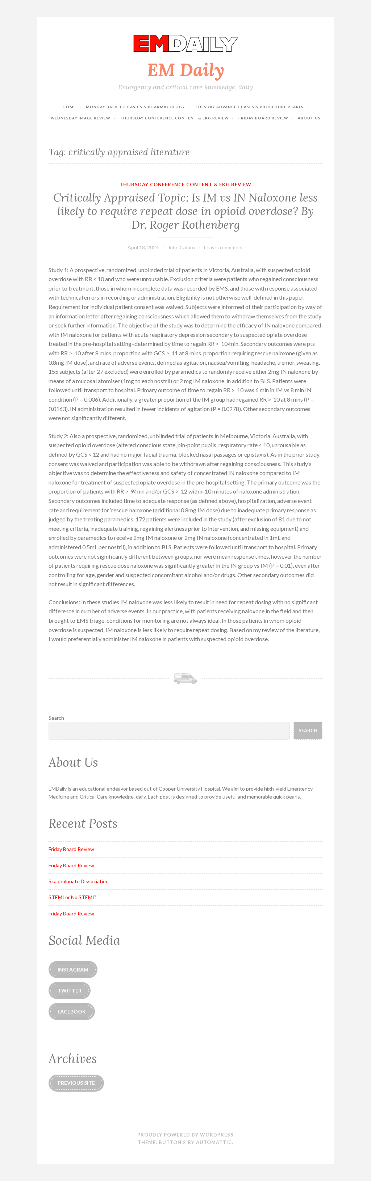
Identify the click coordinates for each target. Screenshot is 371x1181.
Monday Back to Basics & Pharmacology (135, 107)
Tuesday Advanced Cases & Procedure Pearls (249, 107)
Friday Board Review (263, 118)
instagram (73, 969)
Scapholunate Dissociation (79, 881)
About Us (309, 118)
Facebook (72, 1011)
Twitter (70, 990)
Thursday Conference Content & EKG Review (174, 118)
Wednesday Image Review (80, 118)
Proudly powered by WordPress (185, 1135)
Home (69, 107)
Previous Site (76, 1083)
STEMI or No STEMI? (72, 897)
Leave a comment (223, 247)
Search (56, 718)
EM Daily (185, 69)
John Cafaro (181, 247)
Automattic (214, 1142)
